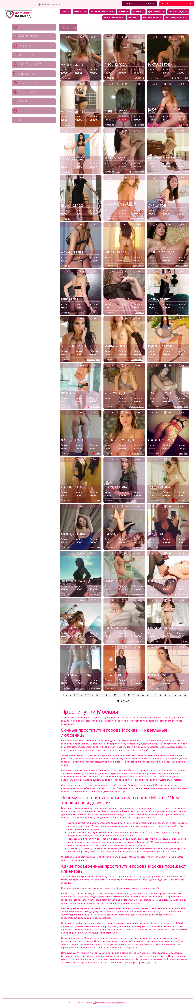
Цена (64, 11)
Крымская (139, 312)
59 (180, 694)
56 (165, 694)
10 (97, 694)
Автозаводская (93, 359)
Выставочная (138, 453)
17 (129, 694)
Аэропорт (183, 500)
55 (160, 694)
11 (101, 694)
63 (127, 701)
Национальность (101, 11)
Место (132, 17)
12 (106, 694)
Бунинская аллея (136, 406)
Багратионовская (180, 78)
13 (110, 694)
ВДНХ (185, 641)
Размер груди (176, 11)
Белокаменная (181, 266)
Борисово (183, 125)
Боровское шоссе (136, 172)
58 (175, 694)
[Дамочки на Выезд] (18, 14)
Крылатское (94, 406)
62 (122, 701)
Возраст (78, 11)
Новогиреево (94, 688)
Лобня (97, 453)
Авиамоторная (137, 359)
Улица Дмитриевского (134, 641)
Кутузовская (138, 547)
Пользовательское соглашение (111, 1002)
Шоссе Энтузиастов (135, 594)
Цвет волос (154, 11)
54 (154, 694)
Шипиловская (182, 172)
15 (120, 694)
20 (143, 694)
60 (185, 694)
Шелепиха (139, 78)
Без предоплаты (175, 17)
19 (138, 694)
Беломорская (138, 266)
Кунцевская (95, 594)
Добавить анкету (50, 4)
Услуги (137, 11)
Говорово (183, 453)
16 (124, 694)
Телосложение (112, 17)
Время (121, 11)
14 (115, 694)
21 (148, 694)
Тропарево (139, 125)
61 (118, 701)
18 (133, 694)
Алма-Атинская (137, 219)
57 (170, 694)
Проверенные (150, 17)
